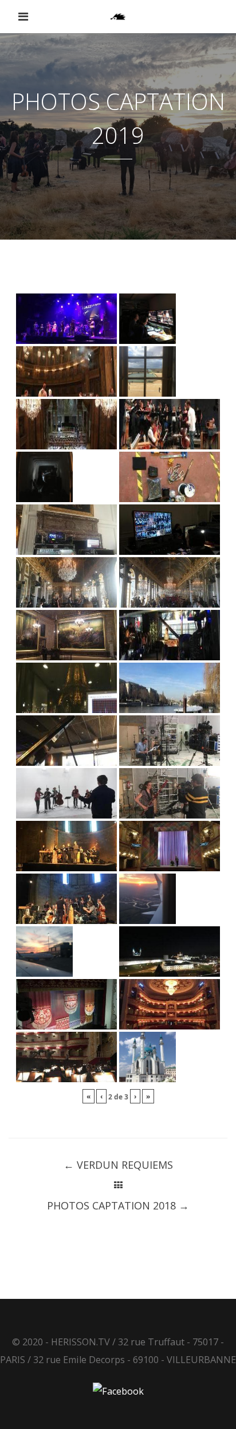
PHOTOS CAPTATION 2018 (118, 1205)
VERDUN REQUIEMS (118, 1165)
